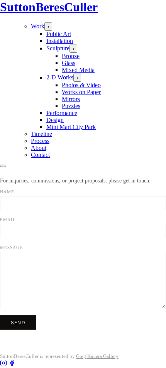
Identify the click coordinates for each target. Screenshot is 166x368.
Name (7, 191)
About (38, 147)
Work (37, 26)
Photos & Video (81, 85)
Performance (61, 113)
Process (40, 141)
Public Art (58, 34)
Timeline (41, 134)
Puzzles (71, 106)
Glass (68, 63)
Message (11, 247)
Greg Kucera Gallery (97, 356)
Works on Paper (81, 92)
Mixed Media (78, 70)
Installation (59, 41)
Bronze (71, 56)
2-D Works (59, 77)
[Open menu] (3, 166)
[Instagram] (4, 364)
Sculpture (57, 48)
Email (8, 219)
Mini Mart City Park (71, 127)
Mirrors (71, 99)
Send (18, 322)
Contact (40, 154)
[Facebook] (11, 364)
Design (55, 120)
